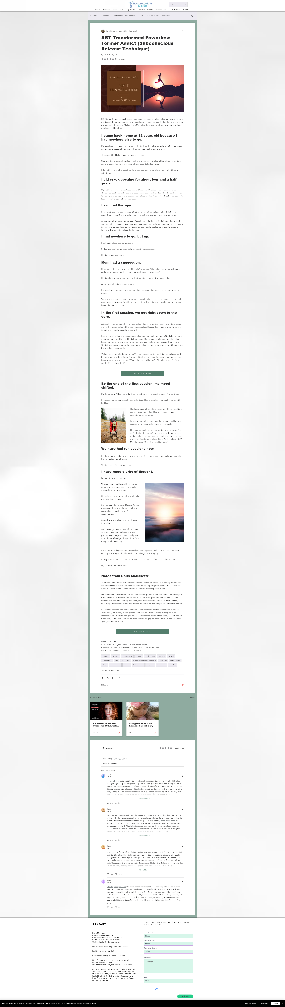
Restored (162, 656)
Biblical (171, 656)
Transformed (107, 661)
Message (147, 957)
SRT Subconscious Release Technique (155, 16)
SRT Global (125, 661)
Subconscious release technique (144, 661)
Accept (275, 1003)
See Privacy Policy (89, 1003)
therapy (126, 665)
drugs (105, 665)
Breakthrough (150, 656)
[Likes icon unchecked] (108, 803)
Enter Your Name (150, 933)
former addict (175, 661)
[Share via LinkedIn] (113, 678)
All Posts (93, 16)
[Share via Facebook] (102, 678)
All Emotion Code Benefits (124, 16)
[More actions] (182, 31)
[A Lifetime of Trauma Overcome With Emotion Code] (106, 711)
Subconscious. (127, 656)
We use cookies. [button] (251, 1003)
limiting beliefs (138, 665)
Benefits (115, 656)
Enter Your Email (150, 940)
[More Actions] (182, 775)
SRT (116, 661)
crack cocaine (115, 665)
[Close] (282, 1003)
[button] (118, 9)
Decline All (264, 1003)
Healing (138, 656)
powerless (163, 661)
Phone (146, 977)
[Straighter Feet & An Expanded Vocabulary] (142, 711)
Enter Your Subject (150, 948)
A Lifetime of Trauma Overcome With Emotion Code (106, 724)
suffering (172, 665)
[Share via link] (119, 678)
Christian (105, 16)
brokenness (162, 665)
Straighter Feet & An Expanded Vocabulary (141, 724)
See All (192, 697)
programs (150, 665)
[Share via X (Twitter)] (108, 678)
